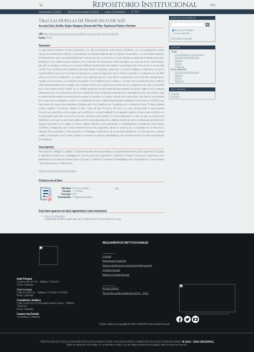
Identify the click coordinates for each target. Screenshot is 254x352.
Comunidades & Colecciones (189, 54)
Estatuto (106, 256)
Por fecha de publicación (187, 57)
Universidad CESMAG (50, 11)
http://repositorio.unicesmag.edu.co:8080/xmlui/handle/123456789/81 (81, 33)
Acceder (175, 93)
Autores (179, 60)
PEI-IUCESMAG (110, 288)
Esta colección (182, 33)
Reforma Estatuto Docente (115, 274)
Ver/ (117, 188)
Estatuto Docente (111, 270)
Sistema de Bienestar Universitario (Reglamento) (127, 265)
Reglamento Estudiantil (114, 260)
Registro (175, 96)
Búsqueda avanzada (181, 38)
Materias (179, 66)
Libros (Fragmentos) (115, 11)
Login (212, 4)
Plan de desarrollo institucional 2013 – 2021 (125, 293)
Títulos (178, 63)
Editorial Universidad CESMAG (83, 11)
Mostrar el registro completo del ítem (57, 170)
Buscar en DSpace (184, 30)
